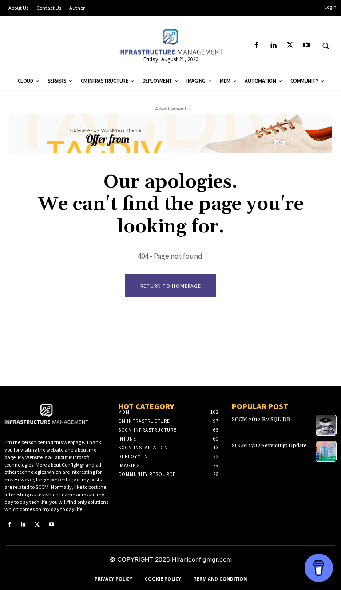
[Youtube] (306, 45)
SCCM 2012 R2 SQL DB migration (261, 422)
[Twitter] (290, 45)
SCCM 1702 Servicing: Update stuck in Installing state (269, 448)
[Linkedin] (273, 45)
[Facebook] (257, 45)
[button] (325, 46)
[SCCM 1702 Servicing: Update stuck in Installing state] (326, 451)
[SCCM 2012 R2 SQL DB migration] (326, 425)
